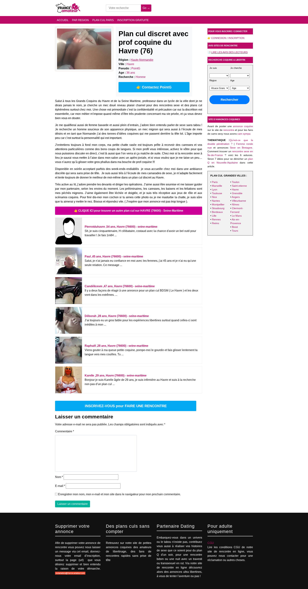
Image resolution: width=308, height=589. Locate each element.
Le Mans (237, 215)
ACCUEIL (62, 20)
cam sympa (243, 133)
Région (213, 80)
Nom (59, 476)
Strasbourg (218, 208)
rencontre (228, 130)
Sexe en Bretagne (241, 147)
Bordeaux (217, 212)
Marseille (217, 185)
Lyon (214, 189)
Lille (214, 215)
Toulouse (217, 193)
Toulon (235, 182)
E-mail (60, 485)
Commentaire (64, 431)
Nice (214, 197)
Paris (215, 182)
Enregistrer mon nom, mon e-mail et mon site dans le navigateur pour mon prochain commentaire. (119, 494)
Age (232, 80)
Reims (215, 223)
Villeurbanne (239, 200)
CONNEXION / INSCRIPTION (227, 38)
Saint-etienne (239, 185)
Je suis (213, 68)
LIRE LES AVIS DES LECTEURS (229, 52)
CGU (210, 542)
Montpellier (218, 204)
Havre (235, 189)
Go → (146, 7)
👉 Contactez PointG (154, 87)
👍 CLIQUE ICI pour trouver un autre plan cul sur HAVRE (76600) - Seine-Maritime (128, 210)
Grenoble (237, 193)
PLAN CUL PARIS (103, 20)
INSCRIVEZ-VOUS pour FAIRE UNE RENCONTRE (126, 406)
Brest (235, 227)
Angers (236, 197)
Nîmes (235, 204)
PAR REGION (80, 20)
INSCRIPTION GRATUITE (133, 20)
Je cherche (236, 68)
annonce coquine (243, 126)
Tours (235, 230)
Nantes (216, 200)
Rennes (216, 219)
